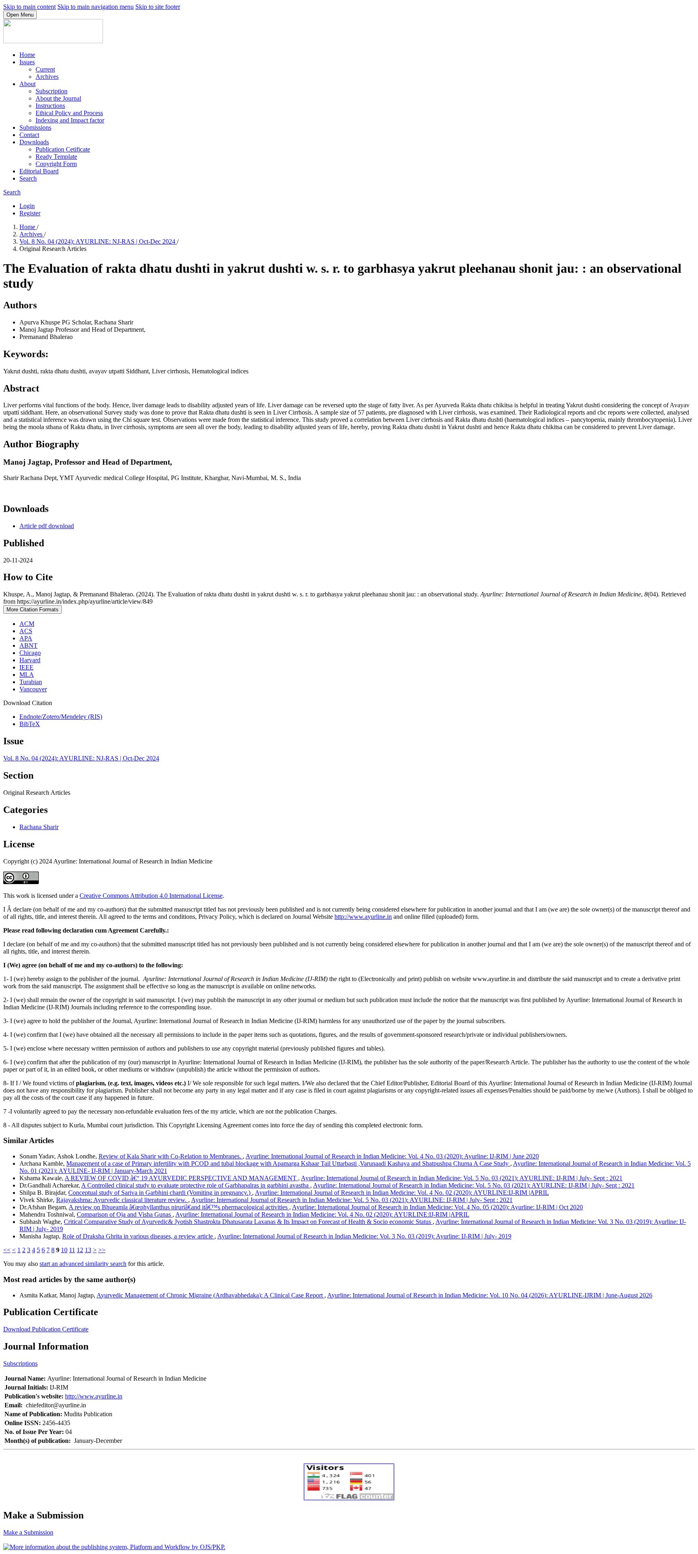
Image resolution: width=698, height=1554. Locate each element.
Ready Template (56, 156)
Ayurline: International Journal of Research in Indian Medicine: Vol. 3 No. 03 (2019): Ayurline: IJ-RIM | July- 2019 (364, 1236)
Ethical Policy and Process (69, 112)
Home (27, 54)
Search (28, 178)
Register (29, 213)
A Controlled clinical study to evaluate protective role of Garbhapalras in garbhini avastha (195, 1185)
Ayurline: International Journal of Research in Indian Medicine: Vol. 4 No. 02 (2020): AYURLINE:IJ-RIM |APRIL (402, 1192)
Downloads (34, 142)
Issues (27, 62)
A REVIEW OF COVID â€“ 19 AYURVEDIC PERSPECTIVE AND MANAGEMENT (181, 1178)
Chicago (30, 652)
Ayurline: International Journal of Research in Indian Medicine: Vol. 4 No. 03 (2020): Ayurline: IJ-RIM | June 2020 (392, 1156)
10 (64, 1250)
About (27, 83)
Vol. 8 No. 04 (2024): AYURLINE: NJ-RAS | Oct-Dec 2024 (98, 241)
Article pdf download (46, 525)
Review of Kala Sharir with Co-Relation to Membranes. (171, 1156)
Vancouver (33, 689)
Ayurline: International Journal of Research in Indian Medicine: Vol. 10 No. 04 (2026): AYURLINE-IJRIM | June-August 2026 (489, 1295)
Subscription (51, 91)
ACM (26, 623)
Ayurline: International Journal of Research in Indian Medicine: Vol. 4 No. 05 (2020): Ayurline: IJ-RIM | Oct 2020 (437, 1207)
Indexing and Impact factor (70, 120)
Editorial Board (39, 171)
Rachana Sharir (39, 826)
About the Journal (58, 98)
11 (72, 1250)
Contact (29, 134)
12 (80, 1250)
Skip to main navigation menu (95, 6)
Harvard (29, 660)
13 (88, 1250)
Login (27, 205)
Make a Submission (28, 1532)
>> (101, 1250)
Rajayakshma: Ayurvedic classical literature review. (122, 1199)
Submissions (35, 127)
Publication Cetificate (63, 149)
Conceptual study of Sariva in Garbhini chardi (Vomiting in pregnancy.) (160, 1192)
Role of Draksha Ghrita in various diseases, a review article (138, 1236)
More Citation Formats (32, 609)
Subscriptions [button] (20, 1363)
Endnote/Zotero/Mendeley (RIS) (60, 716)
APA (25, 638)
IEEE (26, 667)
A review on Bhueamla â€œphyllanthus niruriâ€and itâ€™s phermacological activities (179, 1207)
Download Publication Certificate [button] (45, 1329)
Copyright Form (56, 163)
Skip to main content (29, 6)
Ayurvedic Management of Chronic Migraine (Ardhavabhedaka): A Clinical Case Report (210, 1295)
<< (7, 1250)
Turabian (30, 681)
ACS (25, 630)
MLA (26, 674)
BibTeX (29, 723)
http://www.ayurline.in (363, 916)
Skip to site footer (157, 6)
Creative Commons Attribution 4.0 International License (151, 895)
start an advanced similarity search (83, 1263)
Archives (47, 76)
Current (45, 69)
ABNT (28, 645)
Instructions (50, 105)
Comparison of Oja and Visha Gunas (124, 1214)
